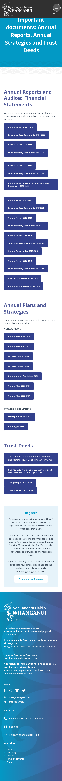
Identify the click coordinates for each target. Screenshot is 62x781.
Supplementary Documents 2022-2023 (26, 173)
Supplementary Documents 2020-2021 (26, 208)
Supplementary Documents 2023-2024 (26, 152)
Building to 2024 (16, 426)
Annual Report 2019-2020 (20, 218)
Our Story (11, 752)
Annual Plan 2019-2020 (18, 336)
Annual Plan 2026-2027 (18, 396)
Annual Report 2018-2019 (20, 235)
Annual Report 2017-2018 (20, 261)
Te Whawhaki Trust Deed (20, 490)
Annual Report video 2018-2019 (23, 251)
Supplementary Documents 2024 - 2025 (26, 135)
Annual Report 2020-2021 (20, 200)
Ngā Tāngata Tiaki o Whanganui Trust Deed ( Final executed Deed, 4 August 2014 (30, 471)
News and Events (15, 758)
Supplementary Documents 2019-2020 (26, 225)
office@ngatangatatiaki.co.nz (24, 734)
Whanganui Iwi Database (31, 579)
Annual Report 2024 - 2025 (20, 127)
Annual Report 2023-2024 (20, 144)
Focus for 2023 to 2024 (18, 366)
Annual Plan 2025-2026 (18, 386)
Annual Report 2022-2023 (20, 165)
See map (13, 726)
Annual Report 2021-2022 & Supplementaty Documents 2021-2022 (28, 184)
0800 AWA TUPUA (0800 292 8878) (26, 718)
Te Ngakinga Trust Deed (20, 482)
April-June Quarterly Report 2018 (23, 286)
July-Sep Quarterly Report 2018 (22, 278)
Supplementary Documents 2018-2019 (26, 243)
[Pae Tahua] (57, 8)
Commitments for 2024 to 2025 (23, 376)
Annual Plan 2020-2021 (18, 346)
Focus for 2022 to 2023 (18, 356)
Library (10, 755)
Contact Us (12, 762)
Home (10, 749)
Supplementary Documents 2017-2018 (26, 268)
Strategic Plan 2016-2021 (19, 416)
